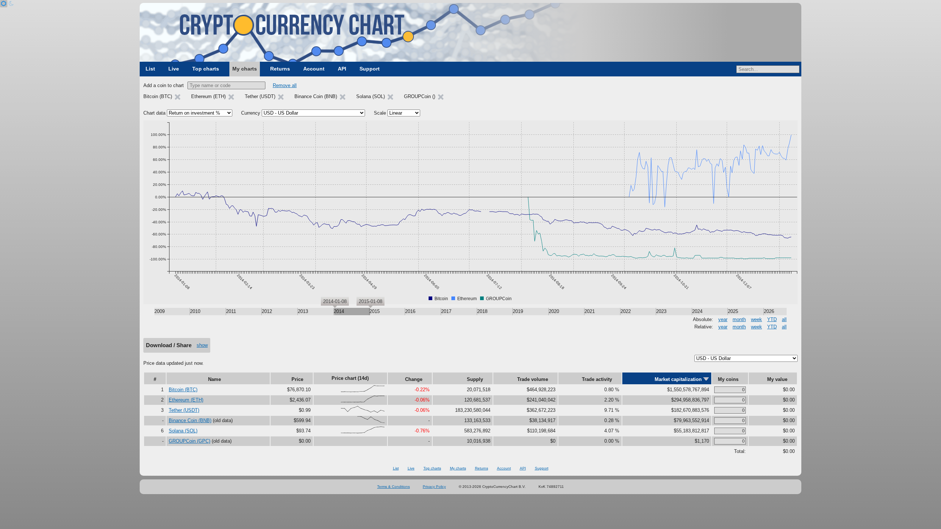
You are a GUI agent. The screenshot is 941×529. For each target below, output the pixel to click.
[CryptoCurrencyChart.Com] (470, 32)
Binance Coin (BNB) (190, 420)
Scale (380, 113)
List (150, 69)
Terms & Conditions (393, 487)
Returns (280, 69)
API (342, 69)
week (756, 319)
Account (314, 69)
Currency (250, 113)
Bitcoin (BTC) (183, 389)
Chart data (154, 113)
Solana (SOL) (183, 430)
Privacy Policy (434, 487)
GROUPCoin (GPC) (189, 441)
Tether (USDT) (184, 410)
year (722, 319)
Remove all (285, 85)
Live (173, 69)
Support (369, 69)
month (739, 319)
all (784, 319)
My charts (244, 69)
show (202, 345)
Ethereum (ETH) (186, 400)
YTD (772, 319)
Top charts (205, 69)
